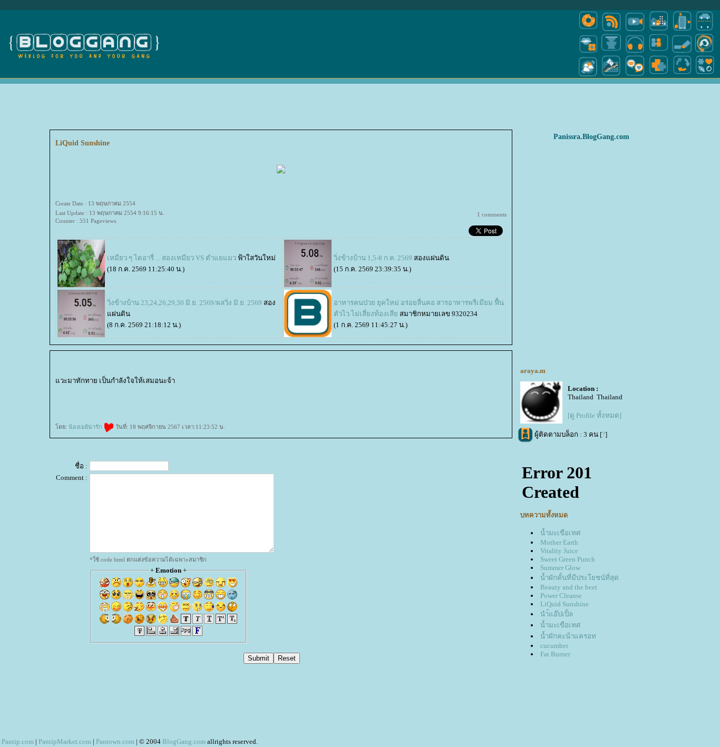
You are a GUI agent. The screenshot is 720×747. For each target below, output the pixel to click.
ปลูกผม (225, 392)
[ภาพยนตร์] (635, 30)
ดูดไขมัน (253, 382)
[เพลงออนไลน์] (635, 52)
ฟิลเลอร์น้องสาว (350, 382)
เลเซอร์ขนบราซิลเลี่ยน (109, 392)
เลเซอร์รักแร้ (362, 400)
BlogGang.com (184, 741)
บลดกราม (80, 392)
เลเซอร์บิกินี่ (434, 382)
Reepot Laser (493, 400)
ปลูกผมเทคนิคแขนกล (274, 392)
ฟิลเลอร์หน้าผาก (156, 392)
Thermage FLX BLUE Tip (449, 382)
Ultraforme (485, 382)
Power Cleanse (561, 595)
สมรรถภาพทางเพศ (272, 382)
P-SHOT (261, 382)
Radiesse (89, 392)
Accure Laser (304, 400)
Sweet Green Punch (567, 559)
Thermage (423, 392)
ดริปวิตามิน (199, 392)
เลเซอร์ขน (144, 392)
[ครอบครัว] (658, 52)
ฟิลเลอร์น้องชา (301, 382)
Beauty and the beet (568, 587)
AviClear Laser (236, 400)
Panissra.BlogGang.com (591, 137)
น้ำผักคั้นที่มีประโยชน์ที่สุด (579, 578)
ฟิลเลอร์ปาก (456, 392)
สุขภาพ (172, 409)
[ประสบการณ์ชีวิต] (682, 76)
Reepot (501, 400)
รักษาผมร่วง (288, 392)
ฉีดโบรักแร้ (209, 392)
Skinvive (346, 400)
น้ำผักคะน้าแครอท (568, 636)
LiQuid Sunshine (564, 604)
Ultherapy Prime (314, 382)
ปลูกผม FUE (109, 400)
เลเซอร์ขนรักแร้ (374, 400)
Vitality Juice (559, 551)
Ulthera (407, 392)
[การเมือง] (611, 52)
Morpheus (192, 382)
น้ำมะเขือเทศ (560, 533)
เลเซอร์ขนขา (134, 392)
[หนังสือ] (682, 52)
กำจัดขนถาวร (387, 400)
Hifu (64, 409)
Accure (311, 400)
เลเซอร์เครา (330, 400)
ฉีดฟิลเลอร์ (483, 400)
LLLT (232, 392)
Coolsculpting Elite (62, 400)
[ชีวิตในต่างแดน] (705, 76)
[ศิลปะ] (704, 52)
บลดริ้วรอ (467, 392)
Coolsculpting (76, 400)
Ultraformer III (476, 382)
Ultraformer (59, 392)
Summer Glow (560, 568)
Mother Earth (559, 542)
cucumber (554, 646)
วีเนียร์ (227, 400)
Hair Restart (304, 392)
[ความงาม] (588, 52)
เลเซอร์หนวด (320, 400)
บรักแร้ (218, 392)
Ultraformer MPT (496, 382)
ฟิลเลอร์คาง (401, 382)
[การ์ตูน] (635, 76)
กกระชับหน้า (81, 409)
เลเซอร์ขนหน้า (378, 382)
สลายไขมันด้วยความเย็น (496, 392)
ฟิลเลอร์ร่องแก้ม (151, 400)
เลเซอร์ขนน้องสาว (364, 382)
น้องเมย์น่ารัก (86, 427)
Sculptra (86, 400)
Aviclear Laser (181, 392)
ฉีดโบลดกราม (69, 392)
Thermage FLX (465, 382)
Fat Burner (555, 654)
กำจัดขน (397, 400)
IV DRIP (190, 392)
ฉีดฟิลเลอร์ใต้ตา (352, 392)
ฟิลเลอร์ (245, 382)
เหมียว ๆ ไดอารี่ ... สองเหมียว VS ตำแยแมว (171, 258)
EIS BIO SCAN (182, 382)
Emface (339, 400)
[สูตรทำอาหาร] (588, 30)
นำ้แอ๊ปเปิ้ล (556, 614)
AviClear (245, 400)
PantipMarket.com (64, 741)
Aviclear (173, 392)
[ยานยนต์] (704, 30)
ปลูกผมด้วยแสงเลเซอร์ (244, 392)
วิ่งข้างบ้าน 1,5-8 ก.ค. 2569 (373, 258)
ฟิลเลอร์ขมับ (424, 382)
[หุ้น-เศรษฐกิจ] (611, 76)
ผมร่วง (296, 392)
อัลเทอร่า (414, 392)
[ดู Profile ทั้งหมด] (594, 415)
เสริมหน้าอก (389, 392)
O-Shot (166, 392)
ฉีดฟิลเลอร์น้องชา (287, 382)
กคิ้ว (382, 392)
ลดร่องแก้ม (228, 382)
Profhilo (325, 382)
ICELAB (219, 382)
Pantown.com (115, 741)
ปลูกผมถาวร (333, 392)
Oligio (212, 400)
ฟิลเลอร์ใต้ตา (364, 392)
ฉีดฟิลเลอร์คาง (390, 382)
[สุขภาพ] (658, 76)
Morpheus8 (202, 382)
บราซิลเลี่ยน (123, 392)
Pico (117, 400)
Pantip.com (18, 741)
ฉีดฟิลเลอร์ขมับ (412, 382)
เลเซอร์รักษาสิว (255, 400)
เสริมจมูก (374, 392)
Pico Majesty (124, 400)
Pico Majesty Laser (137, 400)
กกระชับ (211, 382)
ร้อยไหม (96, 392)
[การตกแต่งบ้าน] (658, 30)
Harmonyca (237, 382)
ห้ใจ (166, 409)
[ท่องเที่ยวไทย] (588, 76)
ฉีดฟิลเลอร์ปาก (444, 392)
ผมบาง (262, 392)
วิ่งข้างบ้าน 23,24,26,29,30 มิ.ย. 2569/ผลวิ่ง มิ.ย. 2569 (184, 303)
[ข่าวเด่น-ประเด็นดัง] (611, 30)
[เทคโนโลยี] (682, 30)
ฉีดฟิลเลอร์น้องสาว (336, 382)
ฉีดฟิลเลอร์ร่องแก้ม (165, 400)
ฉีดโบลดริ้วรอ (479, 392)
